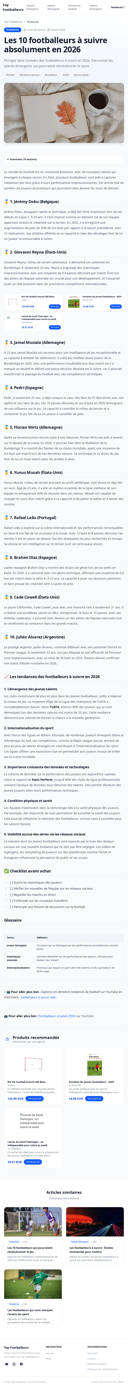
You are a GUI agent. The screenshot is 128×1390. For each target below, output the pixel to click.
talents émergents (54, 7)
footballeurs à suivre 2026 (57, 1016)
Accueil (50, 1353)
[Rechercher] (124, 7)
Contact (92, 1358)
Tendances (117, 7)
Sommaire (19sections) (23, 159)
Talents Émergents (32, 7)
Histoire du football (74, 7)
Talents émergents (96, 7)
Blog (48, 1358)
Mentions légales (97, 1363)
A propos (93, 1353)
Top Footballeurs (13, 21)
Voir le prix (54, 306)
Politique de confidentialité (103, 1369)
